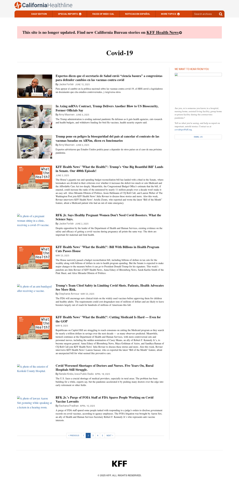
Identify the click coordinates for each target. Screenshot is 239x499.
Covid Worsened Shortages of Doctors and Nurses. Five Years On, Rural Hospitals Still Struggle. (104, 367)
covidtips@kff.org (183, 129)
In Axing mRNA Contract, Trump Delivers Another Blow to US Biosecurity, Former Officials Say (107, 108)
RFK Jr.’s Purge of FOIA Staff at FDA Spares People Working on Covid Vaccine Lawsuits (104, 399)
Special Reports (68, 14)
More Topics (168, 14)
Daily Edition (39, 14)
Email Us (198, 137)
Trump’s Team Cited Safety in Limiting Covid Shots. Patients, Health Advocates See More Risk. (110, 287)
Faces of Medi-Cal (103, 14)
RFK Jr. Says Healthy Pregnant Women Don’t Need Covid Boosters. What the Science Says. (108, 217)
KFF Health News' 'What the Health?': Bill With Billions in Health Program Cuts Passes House (107, 249)
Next (109, 435)
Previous (74, 435)
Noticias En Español (137, 14)
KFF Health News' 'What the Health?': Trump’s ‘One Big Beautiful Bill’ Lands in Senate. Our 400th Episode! (109, 168)
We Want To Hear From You (192, 69)
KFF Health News (162, 32)
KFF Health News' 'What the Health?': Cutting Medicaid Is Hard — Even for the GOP (108, 319)
